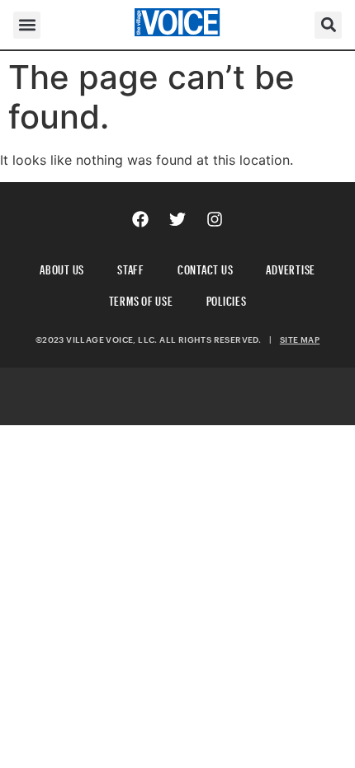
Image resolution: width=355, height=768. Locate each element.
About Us (62, 267)
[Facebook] (140, 219)
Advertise (290, 267)
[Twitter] (177, 219)
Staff (130, 267)
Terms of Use (141, 298)
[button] (26, 25)
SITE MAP (300, 339)
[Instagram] (214, 219)
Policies (226, 298)
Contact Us (206, 267)
